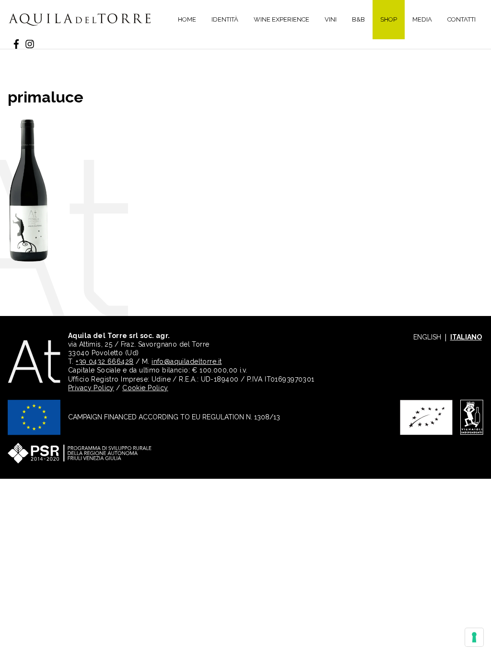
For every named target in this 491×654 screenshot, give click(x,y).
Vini (331, 19)
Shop (388, 19)
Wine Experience (281, 19)
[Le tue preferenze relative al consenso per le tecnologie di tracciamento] (474, 637)
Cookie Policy (145, 388)
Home (187, 19)
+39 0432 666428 (104, 361)
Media (422, 19)
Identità (224, 19)
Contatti (461, 19)
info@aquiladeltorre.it (187, 361)
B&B (358, 19)
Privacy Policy (91, 388)
